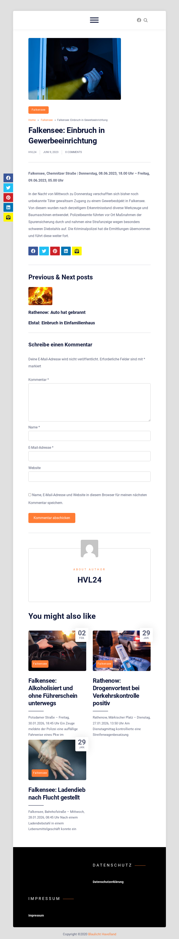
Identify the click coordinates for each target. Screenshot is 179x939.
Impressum (36, 915)
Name (34, 427)
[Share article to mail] (8, 217)
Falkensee (38, 109)
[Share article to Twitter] (8, 187)
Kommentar (38, 380)
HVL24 (32, 152)
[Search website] (145, 20)
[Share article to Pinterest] (8, 197)
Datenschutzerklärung (108, 882)
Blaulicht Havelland (102, 934)
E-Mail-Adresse (40, 447)
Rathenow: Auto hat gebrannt (57, 312)
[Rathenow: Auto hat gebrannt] (40, 304)
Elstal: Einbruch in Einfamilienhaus (61, 322)
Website (34, 468)
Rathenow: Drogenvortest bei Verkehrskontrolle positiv (116, 692)
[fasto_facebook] (139, 20)
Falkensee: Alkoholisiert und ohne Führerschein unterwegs (52, 692)
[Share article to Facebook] (8, 178)
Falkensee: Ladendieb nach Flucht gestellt (56, 793)
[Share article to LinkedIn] (8, 207)
